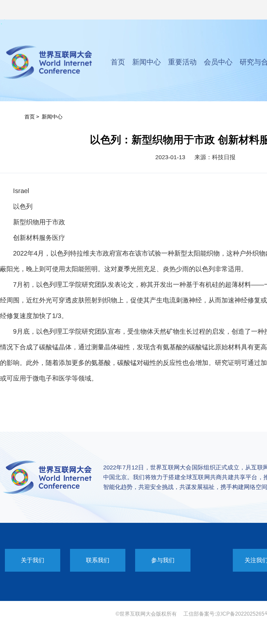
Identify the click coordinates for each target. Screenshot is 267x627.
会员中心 (218, 62)
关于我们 (32, 560)
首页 (118, 62)
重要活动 (182, 62)
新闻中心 (146, 62)
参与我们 (163, 560)
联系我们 (97, 560)
